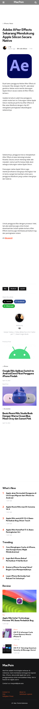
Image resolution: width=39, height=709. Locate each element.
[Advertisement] (20, 12)
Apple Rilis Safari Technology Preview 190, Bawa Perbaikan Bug (18, 619)
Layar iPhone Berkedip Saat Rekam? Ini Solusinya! (18, 577)
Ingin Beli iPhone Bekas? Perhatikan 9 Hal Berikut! (17, 559)
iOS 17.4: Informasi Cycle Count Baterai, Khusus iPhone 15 (23, 634)
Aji (10, 47)
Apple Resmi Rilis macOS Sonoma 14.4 (20, 508)
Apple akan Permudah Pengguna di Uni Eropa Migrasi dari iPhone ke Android (21, 495)
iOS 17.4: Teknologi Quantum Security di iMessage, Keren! (25, 649)
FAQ (3, 694)
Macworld (8, 238)
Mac (5, 288)
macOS (22, 288)
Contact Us (6, 692)
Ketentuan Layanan (26, 694)
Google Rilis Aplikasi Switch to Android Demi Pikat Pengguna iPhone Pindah (18, 373)
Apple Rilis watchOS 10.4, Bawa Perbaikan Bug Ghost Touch (19, 519)
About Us (23, 692)
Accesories (7, 409)
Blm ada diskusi (22, 49)
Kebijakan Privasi (7, 696)
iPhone (6, 23)
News (11, 23)
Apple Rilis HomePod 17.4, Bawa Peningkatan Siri (19, 531)
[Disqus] (19, 454)
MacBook (13, 288)
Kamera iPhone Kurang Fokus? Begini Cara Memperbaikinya (19, 568)
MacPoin (19, 2)
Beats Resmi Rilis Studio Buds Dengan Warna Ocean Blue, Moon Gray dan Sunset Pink (17, 416)
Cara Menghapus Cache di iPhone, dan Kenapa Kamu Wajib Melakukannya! (20, 549)
